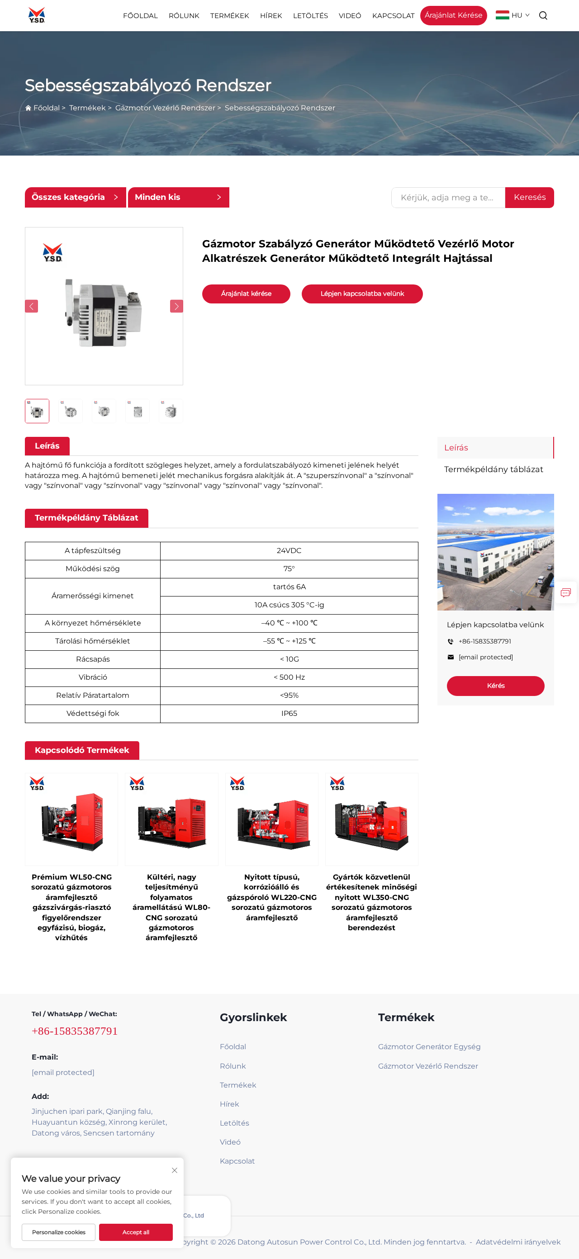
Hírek (271, 15)
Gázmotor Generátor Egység (429, 1046)
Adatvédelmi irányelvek (518, 1242)
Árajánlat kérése (246, 293)
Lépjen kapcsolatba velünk (362, 293)
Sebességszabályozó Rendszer (280, 108)
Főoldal (140, 15)
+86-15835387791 (485, 642)
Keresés (530, 197)
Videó (350, 15)
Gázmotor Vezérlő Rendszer (165, 108)
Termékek (229, 15)
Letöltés (310, 15)
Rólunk (184, 15)
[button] (31, 306)
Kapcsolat (393, 15)
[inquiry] (566, 592)
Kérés (496, 686)
